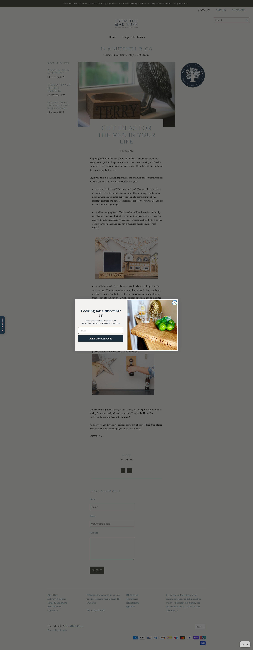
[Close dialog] (174, 302)
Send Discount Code (100, 338)
